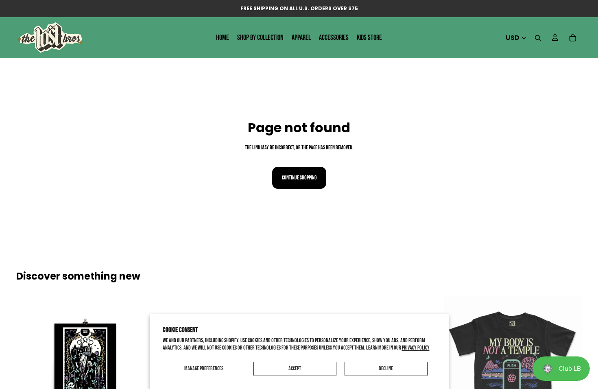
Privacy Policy (416, 347)
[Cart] (573, 38)
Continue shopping (299, 177)
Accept (294, 368)
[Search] (538, 38)
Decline (386, 368)
